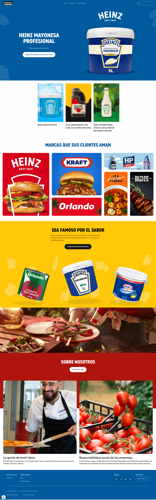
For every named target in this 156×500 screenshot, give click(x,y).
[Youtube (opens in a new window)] (126, 479)
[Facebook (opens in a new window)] (121, 479)
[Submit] (138, 3)
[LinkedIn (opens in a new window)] (130, 479)
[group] (79, 108)
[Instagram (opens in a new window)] (116, 479)
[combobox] (144, 3)
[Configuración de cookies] (4, 497)
